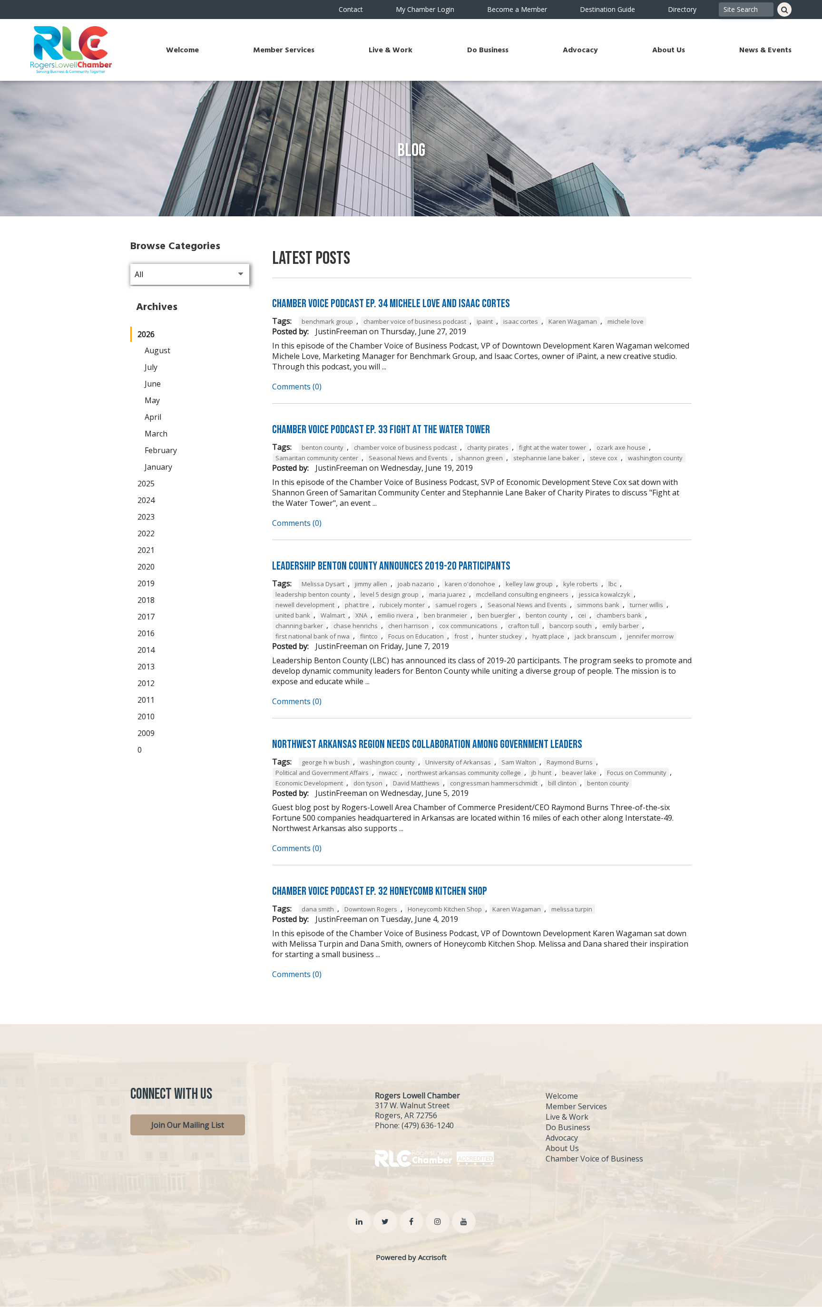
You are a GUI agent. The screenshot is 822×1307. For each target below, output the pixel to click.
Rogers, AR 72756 (406, 1115)
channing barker (299, 625)
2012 (146, 683)
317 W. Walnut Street (412, 1105)
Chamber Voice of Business (594, 1158)
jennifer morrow (650, 636)
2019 (146, 583)
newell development (304, 604)
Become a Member (517, 9)
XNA (361, 615)
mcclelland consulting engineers (522, 594)
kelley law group (529, 584)
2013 (146, 666)
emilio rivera (395, 615)
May (152, 400)
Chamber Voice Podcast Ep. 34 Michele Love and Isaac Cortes (391, 303)
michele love (625, 321)
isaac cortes (520, 321)
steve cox (603, 458)
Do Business (488, 50)
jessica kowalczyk (604, 594)
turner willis (646, 604)
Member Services (283, 50)
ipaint (485, 321)
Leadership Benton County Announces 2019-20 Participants (391, 566)
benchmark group (327, 321)
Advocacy (580, 50)
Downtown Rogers (370, 909)
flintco (369, 636)
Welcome (182, 50)
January (158, 467)
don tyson (367, 783)
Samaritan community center (316, 458)
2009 (146, 733)
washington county (655, 458)
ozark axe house (621, 447)
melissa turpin (571, 909)
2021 (146, 550)
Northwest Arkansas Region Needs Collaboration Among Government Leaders (427, 744)
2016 (146, 633)
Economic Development (309, 783)
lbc (612, 584)
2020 (146, 567)
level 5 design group (390, 594)
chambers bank (619, 615)
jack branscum (595, 636)
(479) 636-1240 (427, 1125)
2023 (146, 517)
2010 (146, 716)
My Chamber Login (425, 9)
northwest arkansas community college (464, 772)
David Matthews (416, 783)
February (161, 450)
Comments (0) (297, 386)
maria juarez (447, 594)
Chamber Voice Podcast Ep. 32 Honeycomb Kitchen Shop (379, 891)
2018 (146, 600)
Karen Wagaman (572, 321)
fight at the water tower (552, 447)
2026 (146, 334)
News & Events (765, 50)
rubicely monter (402, 604)
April (153, 417)
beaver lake (579, 772)
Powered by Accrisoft (411, 1257)
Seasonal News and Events (408, 458)
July (151, 367)
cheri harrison (408, 625)
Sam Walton (518, 762)
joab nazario (416, 584)
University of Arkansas (458, 762)
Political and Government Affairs (322, 772)
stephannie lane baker (546, 458)
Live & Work (390, 50)
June (153, 383)
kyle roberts (580, 584)
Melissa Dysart (323, 584)
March (156, 433)
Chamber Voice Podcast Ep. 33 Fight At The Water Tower (381, 429)
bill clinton (562, 783)
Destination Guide (607, 9)
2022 (146, 533)
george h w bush (326, 762)
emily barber (620, 625)
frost (461, 636)
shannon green (480, 458)
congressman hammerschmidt (494, 783)
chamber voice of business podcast (414, 321)
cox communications (468, 625)
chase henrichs (355, 625)
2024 (146, 500)
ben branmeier (445, 615)
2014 (146, 650)
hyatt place (548, 636)
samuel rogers (456, 604)
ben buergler (496, 615)
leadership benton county (312, 594)
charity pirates (488, 447)
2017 (146, 616)
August (157, 350)
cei (582, 615)
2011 (146, 700)
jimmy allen (371, 584)
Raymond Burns (570, 762)
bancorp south (570, 625)
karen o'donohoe (470, 584)
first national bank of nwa (312, 636)
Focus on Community (636, 772)
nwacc (388, 772)
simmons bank (598, 604)
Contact (351, 9)
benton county (322, 447)
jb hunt (541, 772)
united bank (292, 615)
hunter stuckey (500, 636)
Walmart (333, 615)
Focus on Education (416, 636)
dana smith (318, 909)
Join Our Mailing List (187, 1125)
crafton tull (523, 625)
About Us (668, 50)
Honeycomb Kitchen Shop (445, 909)
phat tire (357, 604)
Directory (682, 9)
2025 (146, 483)
